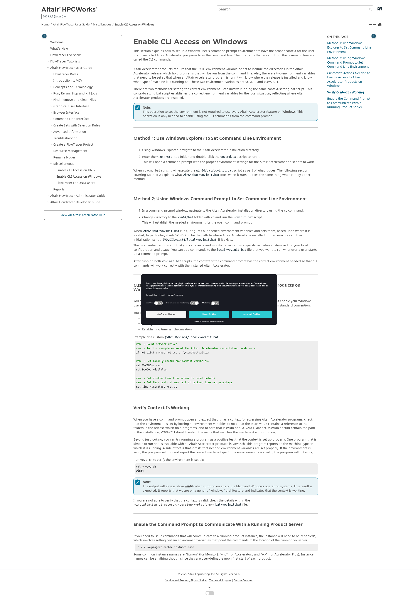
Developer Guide (75, 202)
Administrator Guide (78, 195)
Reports (59, 189)
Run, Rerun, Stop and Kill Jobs (75, 93)
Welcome (57, 42)
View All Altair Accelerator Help (83, 215)
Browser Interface (66, 112)
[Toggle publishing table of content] (44, 36)
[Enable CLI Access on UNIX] (370, 25)
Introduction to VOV (67, 80)
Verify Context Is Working (345, 92)
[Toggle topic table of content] (373, 36)
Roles (65, 74)
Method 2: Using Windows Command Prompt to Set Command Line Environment (348, 62)
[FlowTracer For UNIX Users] (375, 25)
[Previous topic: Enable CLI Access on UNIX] (370, 25)
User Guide (71, 25)
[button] (48, 42)
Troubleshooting (65, 138)
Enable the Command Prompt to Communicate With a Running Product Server (348, 102)
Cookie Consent (243, 580)
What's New (59, 48)
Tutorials (65, 61)
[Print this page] (380, 25)
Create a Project (73, 144)
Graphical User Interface (71, 106)
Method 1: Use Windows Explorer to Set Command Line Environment (349, 47)
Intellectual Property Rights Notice (186, 580)
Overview (65, 55)
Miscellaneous (102, 25)
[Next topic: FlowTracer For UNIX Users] (375, 25)
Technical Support (220, 580)
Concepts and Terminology (73, 87)
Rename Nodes (64, 157)
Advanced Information (69, 132)
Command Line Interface (71, 119)
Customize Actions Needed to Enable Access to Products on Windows (348, 79)
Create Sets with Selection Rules (76, 125)
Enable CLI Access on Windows (134, 25)
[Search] (369, 9)
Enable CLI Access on (75, 170)
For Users (75, 183)
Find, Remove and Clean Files (74, 100)
